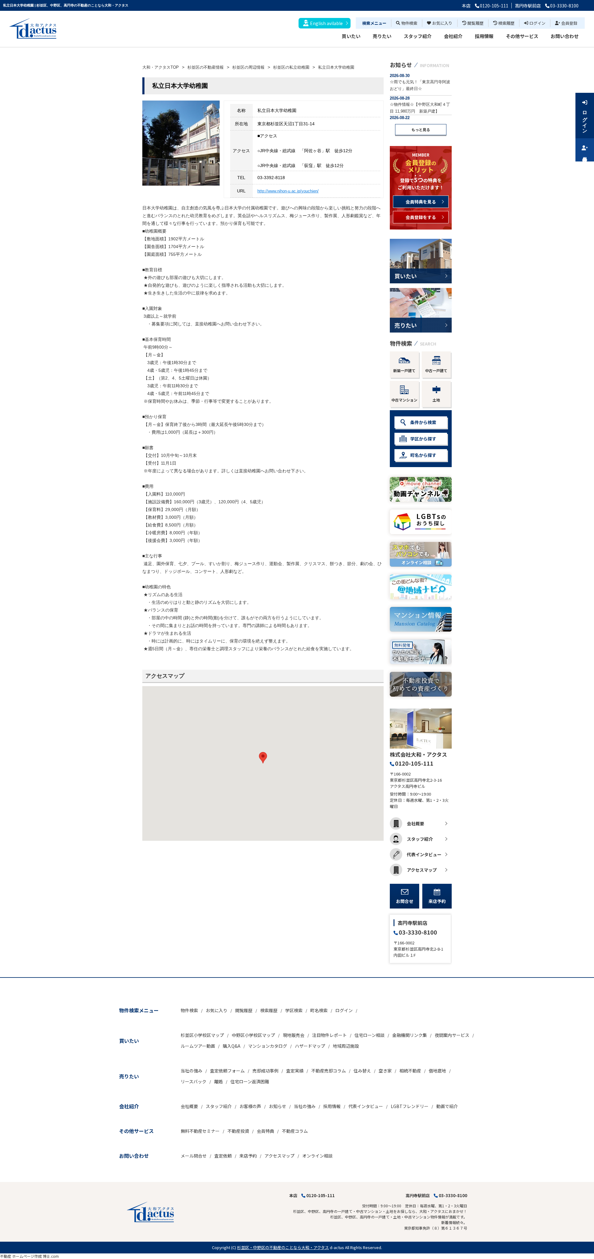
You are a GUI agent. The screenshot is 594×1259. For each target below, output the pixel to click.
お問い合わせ (565, 36)
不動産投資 (238, 1131)
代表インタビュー (424, 854)
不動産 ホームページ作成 (21, 1256)
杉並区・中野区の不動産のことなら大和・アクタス (283, 1247)
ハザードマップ (310, 1046)
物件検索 (409, 23)
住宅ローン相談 (370, 1035)
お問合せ (404, 901)
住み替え (362, 1071)
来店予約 (437, 901)
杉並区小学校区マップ (202, 1035)
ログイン (537, 23)
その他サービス (522, 36)
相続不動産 (410, 1071)
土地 (436, 399)
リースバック (193, 1081)
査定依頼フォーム (227, 1071)
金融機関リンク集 (409, 1035)
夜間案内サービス (452, 1035)
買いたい (351, 36)
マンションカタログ (267, 1046)
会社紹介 (453, 36)
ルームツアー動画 (198, 1046)
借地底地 (437, 1071)
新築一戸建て (404, 370)
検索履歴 (506, 23)
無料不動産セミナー (200, 1131)
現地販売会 (293, 1035)
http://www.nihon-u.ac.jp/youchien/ (288, 191)
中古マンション (404, 399)
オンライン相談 (317, 1156)
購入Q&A (231, 1046)
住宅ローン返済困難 (249, 1081)
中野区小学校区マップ (253, 1035)
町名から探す (423, 455)
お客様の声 (250, 1106)
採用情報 (484, 36)
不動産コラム (295, 1131)
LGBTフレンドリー (409, 1106)
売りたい (382, 36)
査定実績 (294, 1071)
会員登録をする (421, 217)
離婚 (218, 1081)
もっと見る (420, 129)
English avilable (326, 23)
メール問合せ (194, 1156)
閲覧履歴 (475, 23)
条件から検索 (423, 422)
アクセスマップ (422, 870)
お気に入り (442, 23)
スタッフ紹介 (418, 36)
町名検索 (319, 1010)
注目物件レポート (329, 1035)
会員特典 (265, 1131)
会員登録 (569, 23)
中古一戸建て (436, 370)
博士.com (51, 1256)
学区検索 (294, 1010)
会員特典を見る (421, 202)
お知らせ (277, 1106)
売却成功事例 (265, 1071)
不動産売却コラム (328, 1071)
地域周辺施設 (346, 1046)
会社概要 (415, 823)
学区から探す (423, 439)
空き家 (385, 1071)
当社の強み (191, 1071)
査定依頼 (223, 1156)
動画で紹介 (447, 1106)
